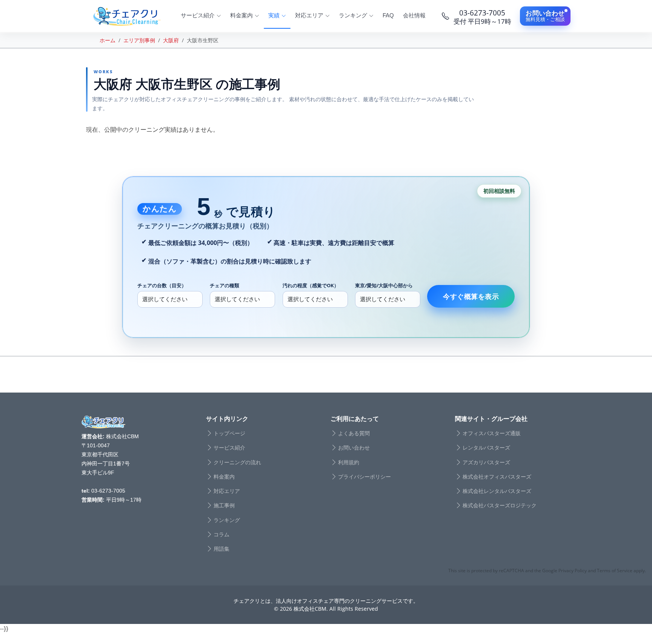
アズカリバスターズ (486, 462)
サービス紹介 (229, 447)
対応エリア (227, 491)
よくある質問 (354, 433)
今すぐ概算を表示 (471, 296)
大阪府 (171, 40)
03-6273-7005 (108, 491)
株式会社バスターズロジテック (500, 505)
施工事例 (224, 505)
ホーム (107, 40)
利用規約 (348, 462)
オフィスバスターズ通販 (492, 433)
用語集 (221, 548)
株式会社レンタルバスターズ (497, 491)
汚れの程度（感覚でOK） (311, 285)
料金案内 (224, 476)
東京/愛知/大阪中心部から (384, 285)
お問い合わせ (354, 447)
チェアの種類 (224, 285)
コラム (221, 534)
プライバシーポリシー (364, 476)
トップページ (229, 433)
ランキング (227, 520)
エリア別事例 (139, 40)
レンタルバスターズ (486, 447)
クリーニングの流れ (237, 462)
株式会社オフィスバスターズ (497, 476)
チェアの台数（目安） (161, 285)
